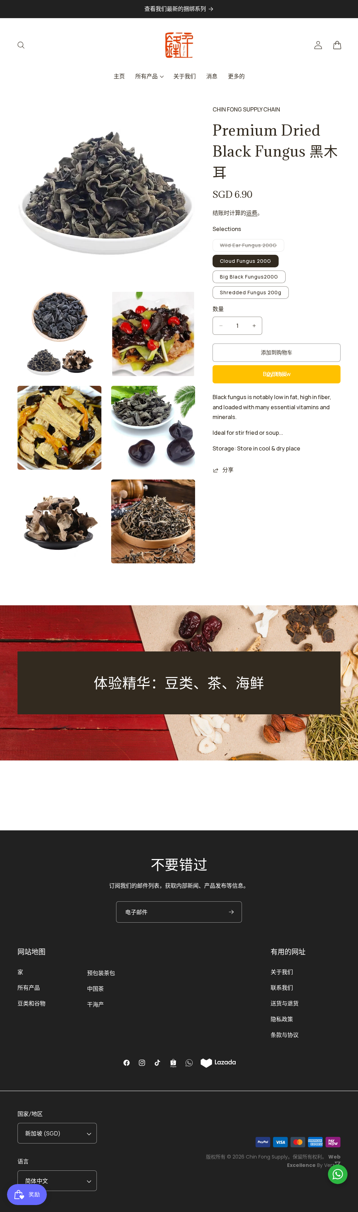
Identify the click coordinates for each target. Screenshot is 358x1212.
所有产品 (28, 987)
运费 (251, 213)
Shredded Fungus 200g (250, 292)
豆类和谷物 (31, 1003)
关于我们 (282, 972)
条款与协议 (285, 1035)
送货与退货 (285, 1003)
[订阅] (231, 912)
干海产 (95, 1004)
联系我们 (282, 987)
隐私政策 (282, 1019)
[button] (25, 45)
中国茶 (95, 989)
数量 (218, 309)
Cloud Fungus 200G (245, 261)
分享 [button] (228, 470)
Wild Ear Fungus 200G (251, 246)
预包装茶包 (101, 973)
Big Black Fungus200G (249, 276)
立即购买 (276, 374)
